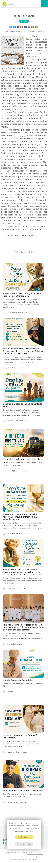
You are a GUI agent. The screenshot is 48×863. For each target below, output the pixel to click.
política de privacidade (23, 831)
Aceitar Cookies (24, 837)
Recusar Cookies (24, 844)
